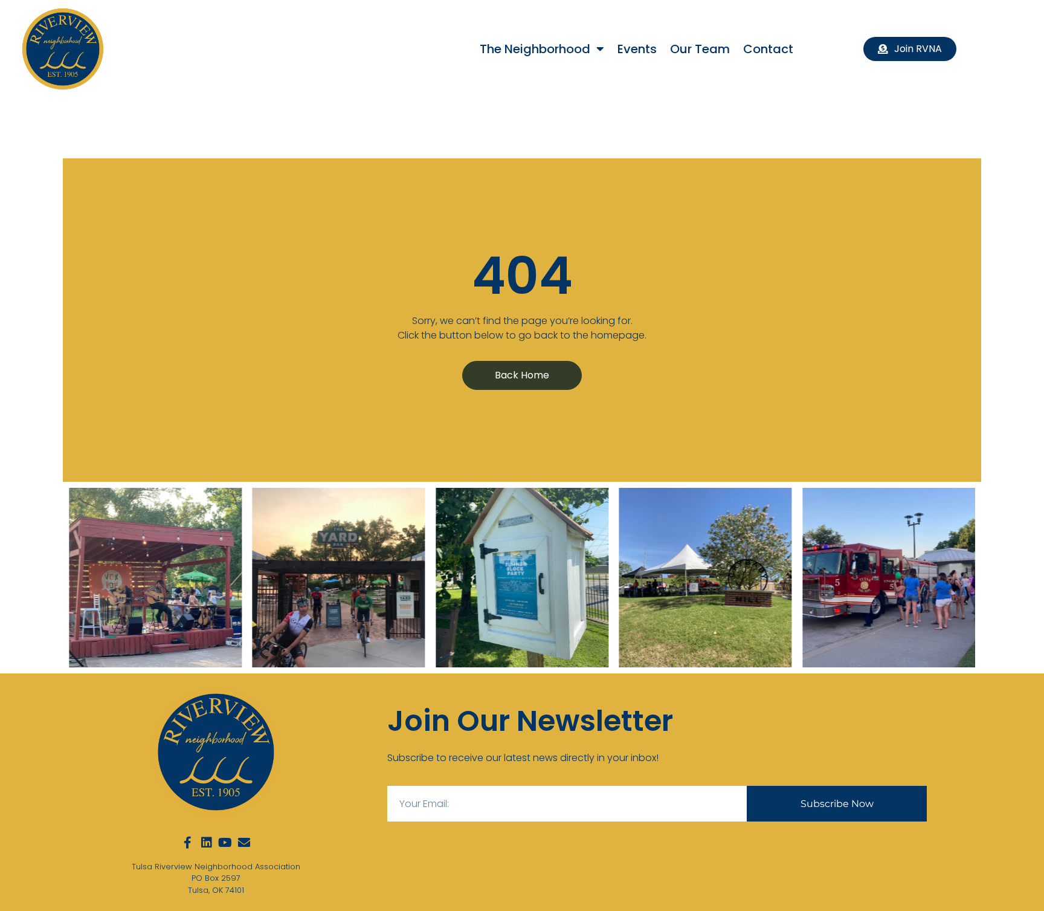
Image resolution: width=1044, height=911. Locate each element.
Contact (768, 49)
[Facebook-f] (188, 843)
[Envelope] (244, 843)
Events (637, 49)
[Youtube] (225, 843)
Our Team (700, 49)
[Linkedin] (207, 843)
